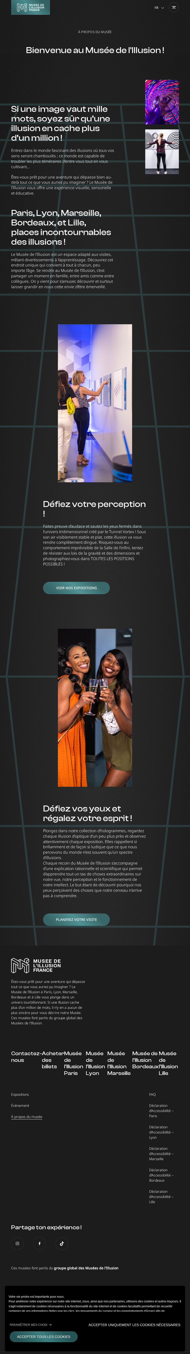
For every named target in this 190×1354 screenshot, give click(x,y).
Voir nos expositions (76, 588)
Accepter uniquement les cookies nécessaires (134, 1325)
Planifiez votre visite (76, 919)
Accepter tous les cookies (43, 1337)
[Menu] (174, 7)
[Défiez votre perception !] (95, 403)
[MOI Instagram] (17, 1243)
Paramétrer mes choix (29, 1325)
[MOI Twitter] (62, 1243)
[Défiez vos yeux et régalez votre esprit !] (95, 708)
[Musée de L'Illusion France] (30, 7)
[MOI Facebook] (39, 1243)
